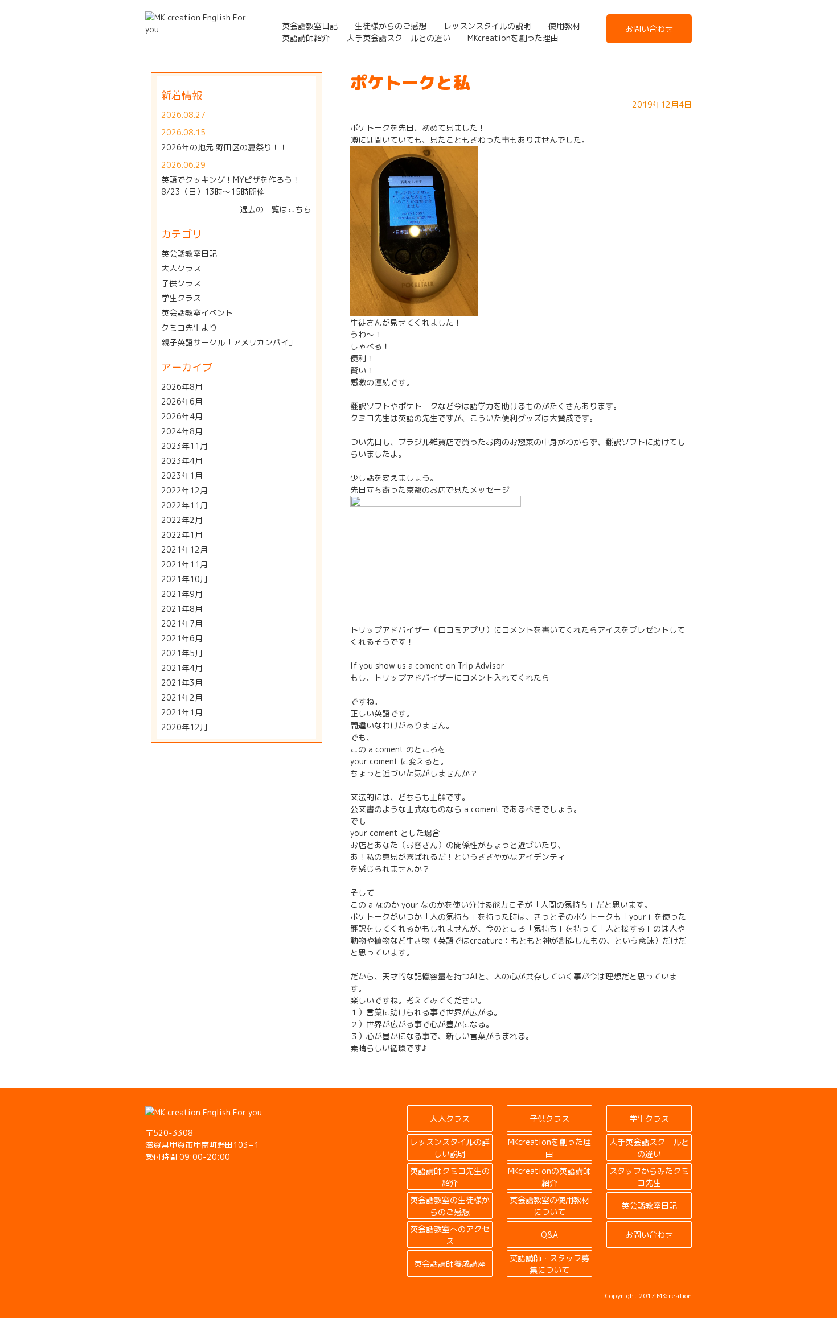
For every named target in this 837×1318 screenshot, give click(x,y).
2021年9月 (182, 593)
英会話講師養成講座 (450, 1263)
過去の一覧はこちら (275, 209)
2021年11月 (184, 564)
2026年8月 (182, 386)
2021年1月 (182, 712)
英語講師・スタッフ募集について (549, 1264)
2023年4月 (182, 460)
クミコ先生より (189, 327)
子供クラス (181, 283)
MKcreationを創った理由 (513, 37)
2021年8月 (182, 608)
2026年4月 (182, 416)
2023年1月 (182, 475)
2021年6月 (182, 638)
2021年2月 (182, 697)
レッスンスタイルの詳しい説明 (450, 1147)
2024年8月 (182, 431)
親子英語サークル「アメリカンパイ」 (229, 342)
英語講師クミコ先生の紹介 (450, 1176)
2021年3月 (182, 682)
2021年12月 (184, 549)
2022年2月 (182, 519)
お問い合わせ (649, 28)
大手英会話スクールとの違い (398, 37)
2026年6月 (182, 401)
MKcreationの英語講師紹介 (549, 1176)
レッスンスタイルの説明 (487, 25)
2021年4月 (182, 667)
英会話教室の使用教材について (549, 1206)
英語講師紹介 (306, 37)
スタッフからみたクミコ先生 (649, 1176)
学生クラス (181, 298)
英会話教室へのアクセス (450, 1235)
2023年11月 (184, 445)
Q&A (549, 1234)
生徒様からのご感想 (390, 25)
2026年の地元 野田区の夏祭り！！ (224, 147)
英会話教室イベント (197, 312)
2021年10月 (184, 579)
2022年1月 (182, 534)
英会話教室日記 (310, 25)
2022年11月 (184, 505)
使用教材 (564, 25)
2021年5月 (182, 653)
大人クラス (181, 268)
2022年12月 (184, 490)
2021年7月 (182, 623)
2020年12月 (184, 727)
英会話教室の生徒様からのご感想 (450, 1206)
